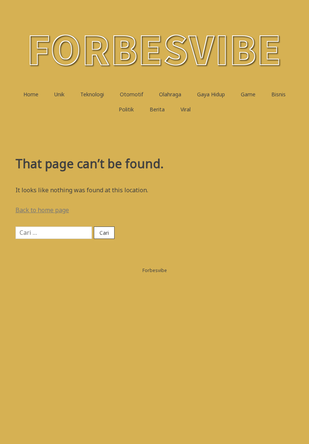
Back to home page (42, 210)
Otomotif (131, 94)
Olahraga (170, 94)
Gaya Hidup (211, 94)
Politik (126, 109)
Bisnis (278, 94)
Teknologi (92, 94)
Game (248, 94)
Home (30, 94)
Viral (186, 109)
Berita (157, 109)
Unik (59, 94)
